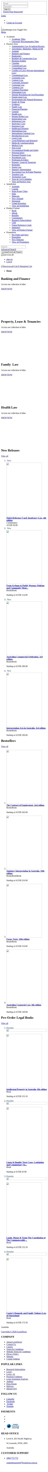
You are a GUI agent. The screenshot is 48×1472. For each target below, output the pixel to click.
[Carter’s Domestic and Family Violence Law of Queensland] (24, 1311)
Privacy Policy (12, 1354)
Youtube (9, 1406)
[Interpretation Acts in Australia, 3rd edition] (24, 726)
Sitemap (9, 1356)
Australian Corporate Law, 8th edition (23, 1005)
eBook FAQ (11, 1389)
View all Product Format (22, 230)
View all (4, 456)
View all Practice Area (21, 181)
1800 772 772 (12, 1458)
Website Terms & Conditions (18, 1352)
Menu (3, 32)
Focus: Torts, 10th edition (17, 939)
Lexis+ (9, 1372)
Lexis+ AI (10, 1374)
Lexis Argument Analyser (17, 1379)
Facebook (10, 1401)
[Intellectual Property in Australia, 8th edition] (24, 1087)
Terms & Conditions (14, 1349)
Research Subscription (15, 1369)
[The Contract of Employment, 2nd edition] (24, 803)
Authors (9, 1381)
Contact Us (11, 1344)
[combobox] (13, 246)
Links (3, 16)
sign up (9, 259)
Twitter (9, 1404)
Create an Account (14, 23)
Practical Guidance (14, 1377)
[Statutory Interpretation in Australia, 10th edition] (24, 868)
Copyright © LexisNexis (14, 1332)
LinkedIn (10, 1399)
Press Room (11, 1384)
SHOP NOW (6, 289)
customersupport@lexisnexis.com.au (21, 1463)
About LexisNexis (14, 1342)
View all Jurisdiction (20, 206)
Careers (9, 1347)
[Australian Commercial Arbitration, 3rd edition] (24, 654)
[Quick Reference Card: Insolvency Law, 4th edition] (24, 515)
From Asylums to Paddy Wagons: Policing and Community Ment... (25, 586)
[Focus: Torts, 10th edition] (24, 937)
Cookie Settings (13, 1359)
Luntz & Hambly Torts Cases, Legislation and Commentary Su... (25, 1163)
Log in (9, 262)
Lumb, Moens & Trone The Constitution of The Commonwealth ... (25, 1239)
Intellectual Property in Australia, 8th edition (26, 1089)
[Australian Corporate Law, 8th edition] (24, 1002)
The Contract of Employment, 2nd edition (25, 805)
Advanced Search (8, 249)
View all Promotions (20, 242)
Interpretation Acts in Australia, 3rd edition (26, 728)
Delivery (10, 1386)
